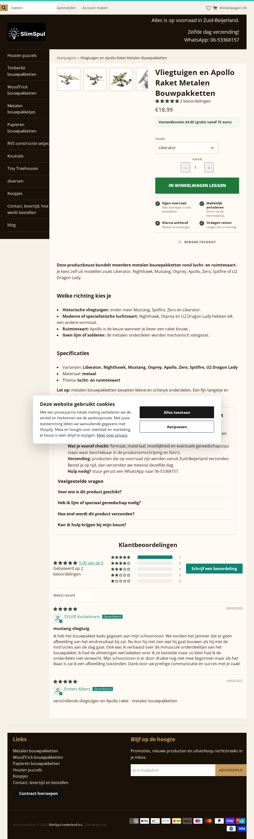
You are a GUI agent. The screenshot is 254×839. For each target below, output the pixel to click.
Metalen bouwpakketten (35, 751)
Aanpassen (177, 426)
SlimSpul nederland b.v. (66, 824)
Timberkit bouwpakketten (21, 71)
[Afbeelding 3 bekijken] (121, 79)
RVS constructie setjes (28, 143)
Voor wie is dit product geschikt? (90, 492)
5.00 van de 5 (91, 563)
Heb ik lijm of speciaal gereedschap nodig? (99, 502)
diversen (15, 181)
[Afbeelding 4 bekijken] (147, 79)
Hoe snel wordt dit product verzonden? (96, 514)
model (160, 139)
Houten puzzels (22, 55)
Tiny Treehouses (22, 168)
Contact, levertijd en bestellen (40, 782)
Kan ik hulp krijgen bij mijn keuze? (92, 524)
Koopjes (15, 193)
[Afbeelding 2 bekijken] (95, 79)
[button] (167, 101)
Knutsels (15, 156)
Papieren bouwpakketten (21, 128)
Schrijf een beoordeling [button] (214, 568)
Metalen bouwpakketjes (21, 109)
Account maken (95, 7)
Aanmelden (66, 7)
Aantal (197, 159)
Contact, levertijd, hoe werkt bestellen (27, 209)
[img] (65, 609)
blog (11, 225)
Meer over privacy (112, 435)
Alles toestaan (177, 412)
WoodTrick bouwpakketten (21, 90)
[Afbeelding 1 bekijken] (69, 79)
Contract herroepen (38, 793)
